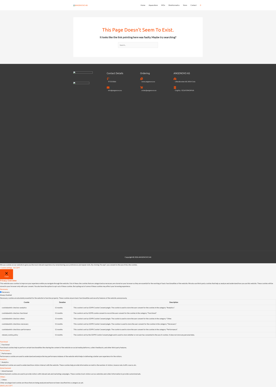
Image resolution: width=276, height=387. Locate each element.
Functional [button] (4, 342)
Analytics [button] (3, 359)
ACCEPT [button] (16, 268)
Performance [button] (5, 350)
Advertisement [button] (5, 368)
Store (185, 5)
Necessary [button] (4, 289)
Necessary (6, 292)
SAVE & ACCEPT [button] (6, 386)
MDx (163, 5)
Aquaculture (153, 5)
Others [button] (2, 377)
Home (143, 5)
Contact (194, 5)
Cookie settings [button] (6, 268)
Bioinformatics (174, 5)
